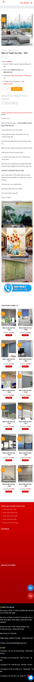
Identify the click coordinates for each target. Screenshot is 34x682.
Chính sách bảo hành (10, 519)
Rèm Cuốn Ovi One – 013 (25, 422)
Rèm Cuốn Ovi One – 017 (9, 360)
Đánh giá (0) (5, 118)
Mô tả (3, 114)
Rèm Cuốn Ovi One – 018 (9, 391)
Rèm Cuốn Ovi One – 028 (25, 329)
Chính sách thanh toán (10, 513)
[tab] (17, 115)
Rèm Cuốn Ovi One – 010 (9, 422)
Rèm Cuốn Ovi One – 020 (9, 485)
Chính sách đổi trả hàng (10, 523)
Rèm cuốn (6, 99)
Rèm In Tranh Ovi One (8, 123)
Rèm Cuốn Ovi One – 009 (25, 454)
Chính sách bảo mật (9, 509)
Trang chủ (4, 50)
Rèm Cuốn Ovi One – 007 (25, 485)
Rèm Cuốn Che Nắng (12, 96)
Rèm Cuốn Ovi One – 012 (9, 454)
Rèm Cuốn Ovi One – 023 (25, 360)
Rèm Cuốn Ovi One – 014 (25, 391)
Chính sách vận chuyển (10, 516)
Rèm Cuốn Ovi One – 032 (9, 329)
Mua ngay (16, 89)
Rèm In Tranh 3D (13, 50)
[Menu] (31, 2)
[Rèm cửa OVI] (8, 3)
